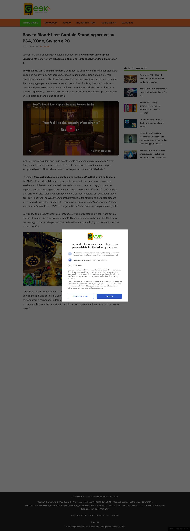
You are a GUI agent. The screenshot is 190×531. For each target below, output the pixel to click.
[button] (95, 265)
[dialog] (95, 265)
